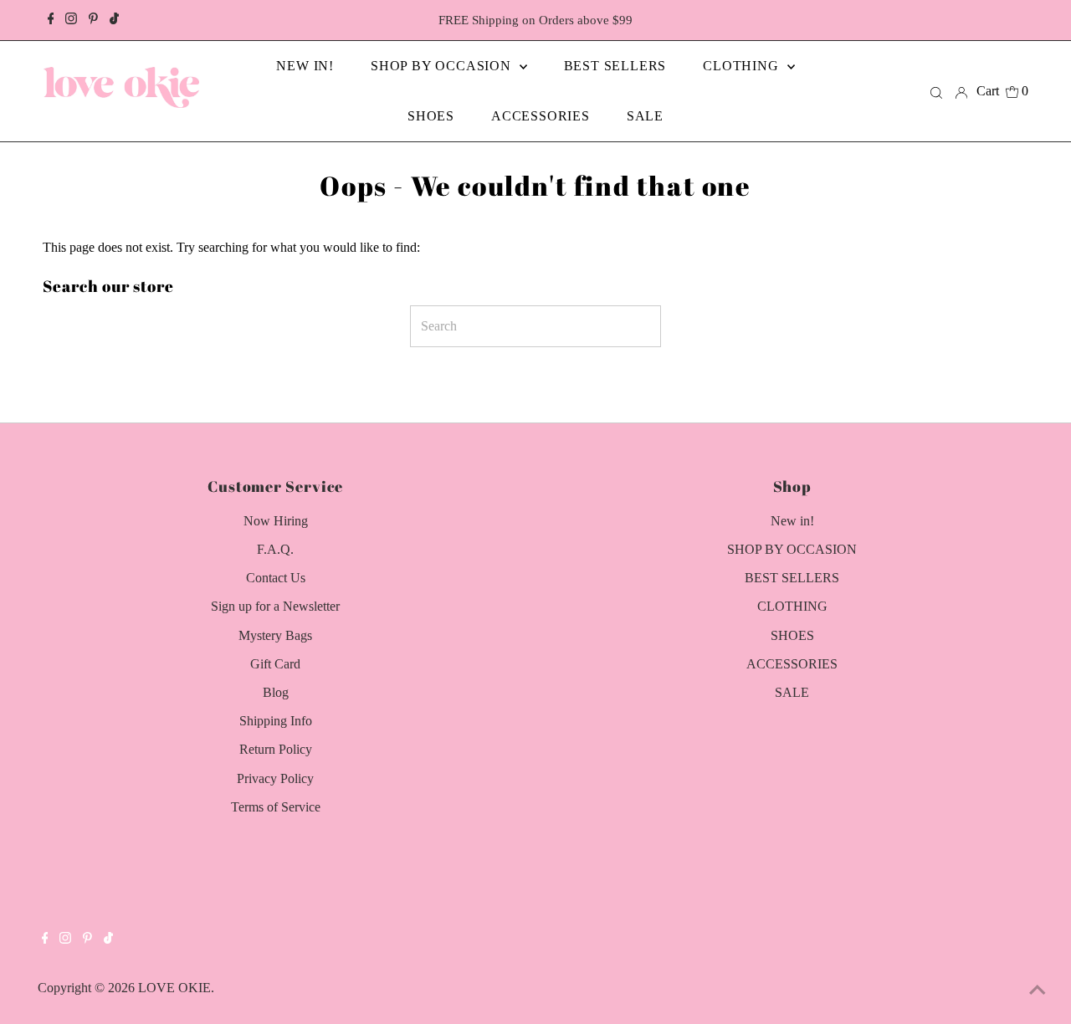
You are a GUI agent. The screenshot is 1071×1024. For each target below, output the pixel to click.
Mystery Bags (275, 635)
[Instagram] (71, 20)
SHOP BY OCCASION (792, 549)
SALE (792, 692)
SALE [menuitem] (645, 116)
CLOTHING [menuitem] (742, 66)
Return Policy (275, 749)
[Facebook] (51, 20)
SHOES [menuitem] (430, 116)
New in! (792, 521)
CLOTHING (792, 606)
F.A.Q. (275, 549)
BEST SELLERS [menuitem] (615, 66)
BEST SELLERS (792, 578)
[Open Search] (936, 91)
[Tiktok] (114, 20)
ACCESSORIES (792, 664)
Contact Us (275, 578)
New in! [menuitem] (305, 66)
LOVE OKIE (174, 987)
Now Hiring (275, 521)
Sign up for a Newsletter (275, 606)
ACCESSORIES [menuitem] (540, 116)
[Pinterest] (93, 20)
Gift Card (275, 664)
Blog (276, 692)
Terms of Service (275, 807)
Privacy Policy (275, 778)
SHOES (792, 635)
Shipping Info (275, 721)
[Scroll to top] (1037, 990)
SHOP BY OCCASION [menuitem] (443, 66)
